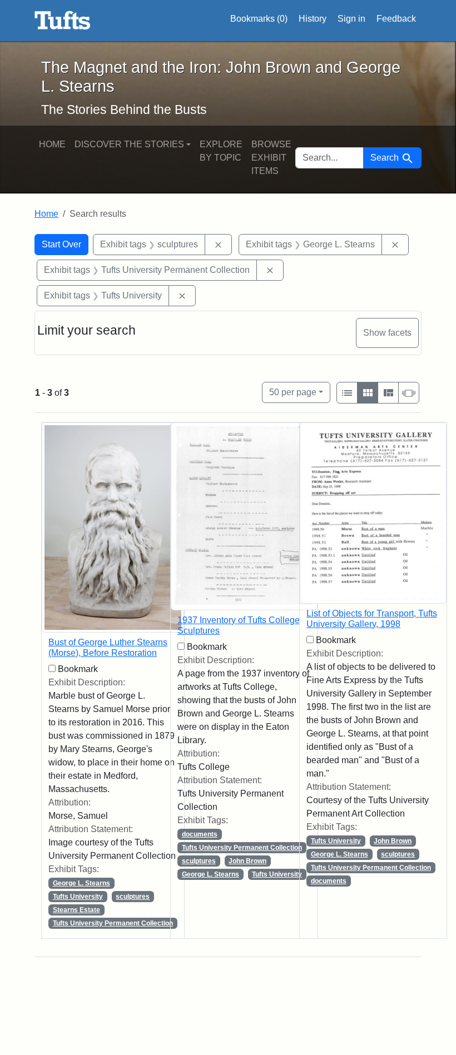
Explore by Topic (221, 151)
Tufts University (78, 896)
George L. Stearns (81, 883)
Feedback (396, 18)
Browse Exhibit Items (271, 158)
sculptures (133, 896)
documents (199, 834)
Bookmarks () (259, 18)
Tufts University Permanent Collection (113, 923)
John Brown (247, 861)
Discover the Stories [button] (129, 144)
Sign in (351, 18)
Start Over (61, 244)
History (312, 18)
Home (52, 144)
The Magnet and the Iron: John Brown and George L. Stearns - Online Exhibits (62, 20)
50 (292, 392)
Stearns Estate (76, 910)
